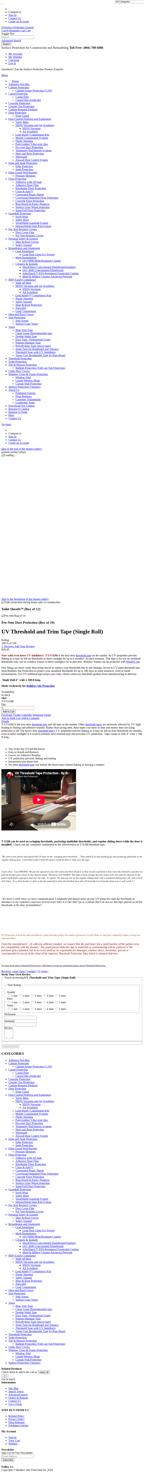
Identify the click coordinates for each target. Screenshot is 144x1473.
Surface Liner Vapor (26, 1299)
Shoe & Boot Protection (28, 1280)
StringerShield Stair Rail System (33, 1202)
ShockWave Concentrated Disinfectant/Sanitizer (49, 1243)
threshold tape (83, 655)
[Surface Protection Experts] (17, 27)
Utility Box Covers (19, 1347)
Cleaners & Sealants (26, 1239)
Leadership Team (25, 402)
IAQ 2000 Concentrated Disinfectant (42, 1246)
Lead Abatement (24, 1227)
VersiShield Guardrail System (31, 1198)
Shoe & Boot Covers (27, 1217)
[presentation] (3, 1376)
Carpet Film (22, 1072)
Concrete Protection (19, 1079)
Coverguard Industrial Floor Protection (36, 1173)
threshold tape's (46, 730)
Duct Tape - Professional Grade (32, 1315)
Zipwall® (20, 1284)
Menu (4, 75)
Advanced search (18, 1394)
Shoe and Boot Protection (29, 1129)
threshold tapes (93, 724)
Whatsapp (38, 714)
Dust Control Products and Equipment (29, 1094)
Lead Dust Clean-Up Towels (38, 1230)
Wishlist (12, 1443)
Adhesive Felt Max (19, 1060)
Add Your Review (24, 646)
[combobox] (17, 37)
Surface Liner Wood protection (32, 1183)
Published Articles (25, 393)
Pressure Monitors (25, 1151)
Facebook (6, 714)
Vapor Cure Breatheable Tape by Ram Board (40, 1331)
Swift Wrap (21, 1192)
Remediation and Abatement (24, 1224)
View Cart (14, 1440)
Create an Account (18, 21)
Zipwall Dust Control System (31, 1135)
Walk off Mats (23, 1258)
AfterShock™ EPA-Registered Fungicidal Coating (50, 1249)
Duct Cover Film (24, 1208)
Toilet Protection (17, 1337)
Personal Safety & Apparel (23, 1214)
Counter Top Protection (21, 1082)
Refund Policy (16, 1416)
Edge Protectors (24, 1142)
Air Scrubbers (30, 1107)
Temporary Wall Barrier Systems (33, 1126)
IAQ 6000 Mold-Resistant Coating (41, 1236)
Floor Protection (17, 1154)
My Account (15, 53)
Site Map (13, 1388)
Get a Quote (15, 1404)
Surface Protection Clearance (24, 1362)
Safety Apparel (23, 1220)
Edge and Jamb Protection (22, 1139)
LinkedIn (27, 714)
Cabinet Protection (18, 1063)
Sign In (12, 15)
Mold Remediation (25, 1233)
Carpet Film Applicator (28, 1076)
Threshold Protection (20, 1334)
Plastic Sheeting (24, 1116)
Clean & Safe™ (24, 1167)
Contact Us (14, 18)
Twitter (17, 714)
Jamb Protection (24, 1145)
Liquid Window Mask (27, 1356)
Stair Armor (21, 1296)
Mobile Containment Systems (31, 1113)
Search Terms (16, 1391)
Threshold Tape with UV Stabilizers (35, 1328)
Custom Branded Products (23, 1085)
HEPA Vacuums (31, 1104)
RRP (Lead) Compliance (22, 1255)
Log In (12, 63)
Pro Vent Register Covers (29, 1211)
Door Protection (17, 1088)
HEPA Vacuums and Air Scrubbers (34, 1101)
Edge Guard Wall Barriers (22, 1148)
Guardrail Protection (19, 1189)
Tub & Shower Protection (22, 1340)
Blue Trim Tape (24, 1306)
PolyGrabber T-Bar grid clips (31, 1120)
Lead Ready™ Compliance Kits (33, 1271)
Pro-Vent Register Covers (22, 1205)
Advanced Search (11, 40)
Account (6, 424)
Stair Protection (16, 1293)
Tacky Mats (21, 1098)
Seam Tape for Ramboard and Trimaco (36, 1324)
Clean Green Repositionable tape (33, 1309)
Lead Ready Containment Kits (32, 1110)
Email (47, 714)
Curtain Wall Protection (28, 1359)
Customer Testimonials (28, 399)
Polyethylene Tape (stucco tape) (33, 1321)
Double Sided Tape (26, 1312)
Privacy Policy (16, 1419)
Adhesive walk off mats (28, 1157)
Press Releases (23, 396)
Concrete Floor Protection (29, 1176)
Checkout (13, 60)
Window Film (23, 1353)
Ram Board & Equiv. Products (32, 1180)
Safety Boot (22, 1195)
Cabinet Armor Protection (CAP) (33, 1066)
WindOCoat (132, 661)
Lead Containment (25, 1287)
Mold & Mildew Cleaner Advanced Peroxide (47, 1252)
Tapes (11, 1302)
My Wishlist (15, 57)
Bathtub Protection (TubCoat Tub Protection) (40, 1343)
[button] (44, 1372)
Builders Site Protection (41, 685)
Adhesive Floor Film (26, 1161)
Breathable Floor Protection (30, 1164)
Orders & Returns (18, 1397)
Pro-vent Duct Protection (29, 1123)
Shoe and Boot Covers (21, 1290)
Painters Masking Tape (28, 1318)
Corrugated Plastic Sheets (29, 1170)
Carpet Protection (18, 1069)
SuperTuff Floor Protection (30, 1186)
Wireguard (21, 1132)
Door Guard (22, 1091)
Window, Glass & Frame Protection (28, 1350)
